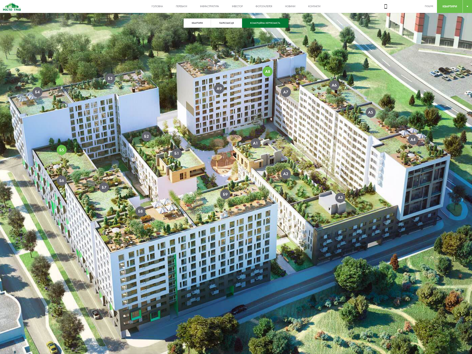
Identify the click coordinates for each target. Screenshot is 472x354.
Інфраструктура (209, 6)
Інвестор (237, 6)
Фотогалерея (264, 6)
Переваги (181, 6)
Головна (157, 6)
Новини (290, 6)
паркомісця (226, 23)
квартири (449, 6)
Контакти (314, 6)
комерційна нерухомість (265, 23)
